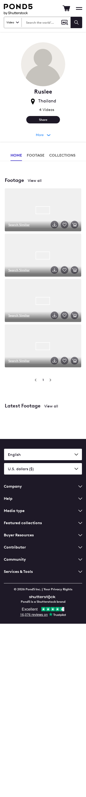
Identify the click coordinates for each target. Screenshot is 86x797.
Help (8, 498)
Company (13, 486)
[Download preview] (54, 224)
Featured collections (23, 523)
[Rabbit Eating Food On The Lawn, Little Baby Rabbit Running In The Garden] (43, 210)
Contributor (15, 547)
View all (35, 180)
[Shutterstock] (43, 596)
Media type (14, 510)
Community (15, 559)
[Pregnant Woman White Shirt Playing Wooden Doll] (43, 256)
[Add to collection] (64, 224)
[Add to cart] (74, 224)
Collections (62, 155)
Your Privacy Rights (57, 589)
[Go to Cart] (66, 8)
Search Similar (19, 225)
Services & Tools (18, 571)
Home (16, 155)
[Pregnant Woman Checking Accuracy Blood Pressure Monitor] (43, 301)
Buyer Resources (19, 535)
